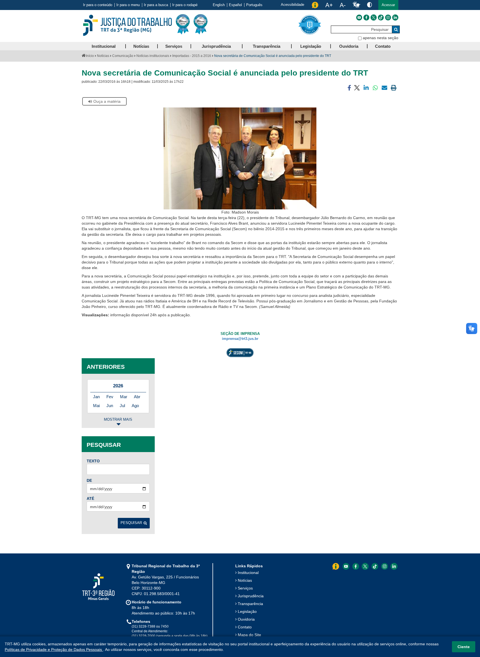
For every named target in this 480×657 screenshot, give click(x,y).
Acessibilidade (292, 4)
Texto (93, 461)
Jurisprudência (251, 596)
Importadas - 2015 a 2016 (191, 56)
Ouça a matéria (107, 101)
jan (96, 396)
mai (96, 405)
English (219, 5)
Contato (245, 627)
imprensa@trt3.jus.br (240, 339)
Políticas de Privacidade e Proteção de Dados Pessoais (54, 649)
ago (135, 405)
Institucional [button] (104, 46)
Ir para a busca (156, 5)
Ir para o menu (128, 5)
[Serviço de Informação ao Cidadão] (315, 5)
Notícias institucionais (152, 56)
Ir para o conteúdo (97, 5)
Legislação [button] (310, 46)
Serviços (245, 588)
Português (254, 5)
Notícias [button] (141, 46)
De (89, 480)
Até (90, 498)
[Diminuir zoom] (342, 5)
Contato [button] (383, 46)
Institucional (248, 572)
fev (109, 396)
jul (122, 405)
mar (123, 396)
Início (90, 56)
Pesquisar (131, 523)
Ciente (464, 647)
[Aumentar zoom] (329, 5)
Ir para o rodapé (185, 5)
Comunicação (122, 56)
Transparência (250, 603)
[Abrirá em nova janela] (359, 17)
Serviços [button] (173, 46)
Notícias (103, 56)
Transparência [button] (266, 46)
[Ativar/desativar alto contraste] (369, 4)
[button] (388, 5)
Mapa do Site (249, 635)
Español (235, 5)
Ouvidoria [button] (348, 46)
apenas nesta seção (380, 38)
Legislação (247, 611)
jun (109, 405)
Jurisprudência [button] (216, 46)
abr (137, 396)
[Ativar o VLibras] (356, 5)
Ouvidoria (246, 619)
